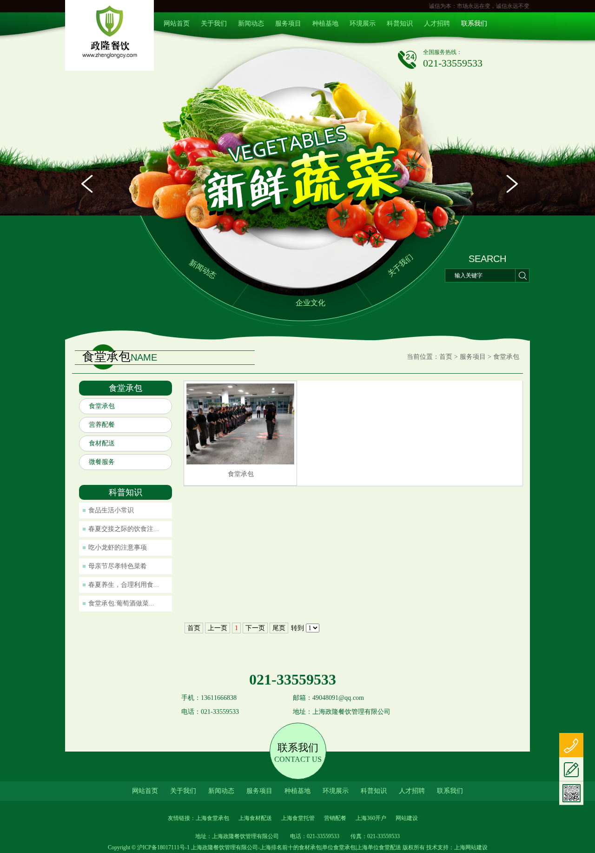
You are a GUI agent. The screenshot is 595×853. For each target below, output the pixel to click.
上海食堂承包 (212, 818)
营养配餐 (102, 424)
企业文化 (310, 303)
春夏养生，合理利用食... (123, 584)
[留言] (571, 769)
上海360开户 (371, 818)
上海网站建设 (471, 847)
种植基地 (325, 23)
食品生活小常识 (111, 510)
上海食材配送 (255, 818)
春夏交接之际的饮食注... (123, 528)
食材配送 (102, 443)
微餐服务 (102, 461)
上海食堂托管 (298, 818)
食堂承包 (506, 356)
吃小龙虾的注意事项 (117, 547)
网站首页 (177, 23)
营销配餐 (335, 818)
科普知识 (400, 23)
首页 (445, 356)
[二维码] (571, 793)
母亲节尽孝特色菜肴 (117, 566)
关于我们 (214, 23)
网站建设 (407, 818)
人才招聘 (437, 23)
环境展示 (363, 23)
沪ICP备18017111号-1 (163, 847)
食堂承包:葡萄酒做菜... (121, 603)
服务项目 (288, 23)
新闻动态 (251, 23)
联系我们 (474, 23)
